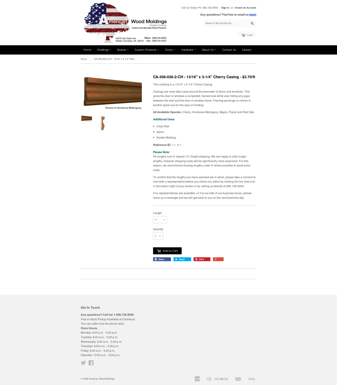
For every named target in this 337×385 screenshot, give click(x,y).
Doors (169, 49)
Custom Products (146, 49)
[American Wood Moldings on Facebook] (91, 364)
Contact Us (229, 49)
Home (87, 49)
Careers (246, 49)
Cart (249, 35)
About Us (208, 49)
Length (157, 213)
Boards (122, 49)
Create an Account (245, 7)
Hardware (187, 49)
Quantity (158, 229)
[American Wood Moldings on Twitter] (83, 364)
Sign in (225, 7)
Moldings (103, 49)
